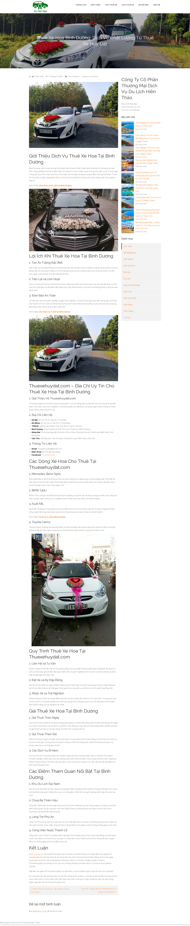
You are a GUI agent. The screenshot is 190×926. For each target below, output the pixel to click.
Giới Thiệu (95, 5)
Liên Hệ (156, 5)
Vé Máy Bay (143, 5)
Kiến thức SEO (130, 298)
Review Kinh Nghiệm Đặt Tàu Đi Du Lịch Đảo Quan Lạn (147, 188)
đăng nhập (42, 911)
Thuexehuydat (48, 455)
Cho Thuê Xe (111, 5)
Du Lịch (127, 279)
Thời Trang (128, 311)
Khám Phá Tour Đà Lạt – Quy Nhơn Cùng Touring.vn (50, 890)
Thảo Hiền (39, 76)
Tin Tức (127, 318)
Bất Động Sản (130, 253)
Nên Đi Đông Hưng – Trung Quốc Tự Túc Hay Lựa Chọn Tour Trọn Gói (148, 225)
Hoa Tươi (128, 292)
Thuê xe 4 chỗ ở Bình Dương (52, 517)
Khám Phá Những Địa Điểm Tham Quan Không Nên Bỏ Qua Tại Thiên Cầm (148, 213)
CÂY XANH (128, 259)
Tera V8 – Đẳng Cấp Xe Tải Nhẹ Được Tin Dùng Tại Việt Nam (98, 890)
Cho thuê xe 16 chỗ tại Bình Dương (55, 185)
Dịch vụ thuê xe (36, 854)
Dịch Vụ (127, 272)
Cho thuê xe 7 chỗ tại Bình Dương (54, 312)
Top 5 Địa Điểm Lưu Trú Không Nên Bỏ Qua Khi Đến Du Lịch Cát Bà (148, 176)
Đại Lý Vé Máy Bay (132, 285)
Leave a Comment (90, 76)
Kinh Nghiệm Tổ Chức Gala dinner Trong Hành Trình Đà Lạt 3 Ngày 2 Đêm (148, 151)
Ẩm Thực (128, 246)
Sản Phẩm (128, 305)
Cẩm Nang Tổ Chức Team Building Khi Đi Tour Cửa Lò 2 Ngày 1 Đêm (148, 138)
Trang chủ (81, 5)
